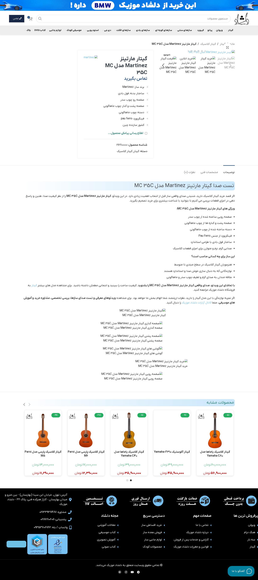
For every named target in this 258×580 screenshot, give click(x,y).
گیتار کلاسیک (208, 44)
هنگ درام (249, 532)
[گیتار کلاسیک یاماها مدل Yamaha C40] (129, 430)
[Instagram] (126, 572)
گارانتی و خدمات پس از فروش (191, 539)
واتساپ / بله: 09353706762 (51, 527)
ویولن (251, 525)
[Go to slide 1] (131, 480)
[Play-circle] (119, 572)
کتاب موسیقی (107, 532)
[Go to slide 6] (191, 51)
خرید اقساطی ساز (151, 525)
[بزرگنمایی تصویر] (227, 47)
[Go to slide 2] (127, 480)
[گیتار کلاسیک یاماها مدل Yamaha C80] (215, 430)
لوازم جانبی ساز (153, 539)
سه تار (251, 539)
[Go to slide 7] (188, 51)
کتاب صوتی (108, 547)
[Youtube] (132, 572)
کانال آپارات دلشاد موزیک (196, 302)
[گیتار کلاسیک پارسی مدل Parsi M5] (43, 430)
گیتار (136, 151)
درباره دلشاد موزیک (197, 532)
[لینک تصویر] (58, 544)
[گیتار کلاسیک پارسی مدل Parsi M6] (86, 430)
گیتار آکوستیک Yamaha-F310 (172, 452)
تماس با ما (202, 525)
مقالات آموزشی (106, 525)
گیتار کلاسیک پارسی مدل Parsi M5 (43, 453)
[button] (230, 65)
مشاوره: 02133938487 (52, 512)
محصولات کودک (152, 547)
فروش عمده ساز (152, 532)
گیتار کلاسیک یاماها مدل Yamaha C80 (215, 453)
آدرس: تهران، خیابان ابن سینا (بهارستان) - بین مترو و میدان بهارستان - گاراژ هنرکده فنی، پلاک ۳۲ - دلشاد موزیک (36, 499)
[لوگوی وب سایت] (241, 18)
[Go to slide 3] (202, 51)
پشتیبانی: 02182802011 (53, 519)
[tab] (229, 170)
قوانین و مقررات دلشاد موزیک (191, 547)
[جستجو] (40, 19)
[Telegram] (138, 572)
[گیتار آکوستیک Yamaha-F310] (171, 430)
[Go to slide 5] (195, 51)
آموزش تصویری (106, 539)
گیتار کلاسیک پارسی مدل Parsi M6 (86, 453)
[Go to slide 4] (198, 51)
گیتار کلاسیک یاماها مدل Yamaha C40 (129, 453)
